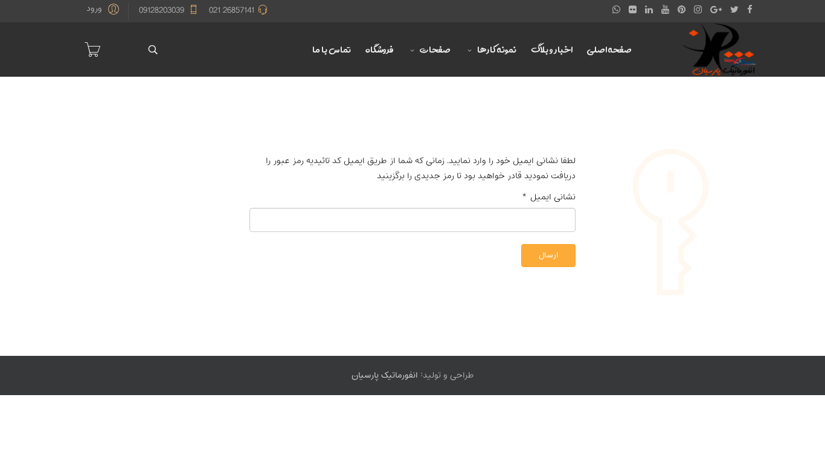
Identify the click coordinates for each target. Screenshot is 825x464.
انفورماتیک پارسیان (385, 375)
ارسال (548, 255)
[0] (92, 49)
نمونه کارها (496, 49)
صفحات (435, 49)
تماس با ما (331, 49)
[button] (104, 9)
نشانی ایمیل (549, 197)
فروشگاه (379, 49)
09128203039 (161, 11)
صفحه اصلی (609, 49)
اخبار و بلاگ (552, 49)
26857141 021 (231, 11)
